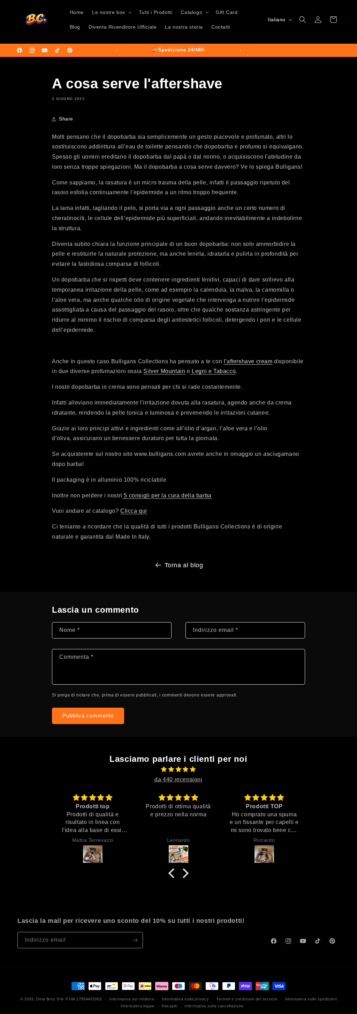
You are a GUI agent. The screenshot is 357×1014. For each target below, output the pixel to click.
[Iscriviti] (135, 940)
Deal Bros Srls (50, 999)
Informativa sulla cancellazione (214, 1006)
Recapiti (169, 1006)
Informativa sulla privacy (185, 999)
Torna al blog (184, 565)
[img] (178, 769)
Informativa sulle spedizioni (311, 999)
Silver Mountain (164, 371)
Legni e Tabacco (213, 371)
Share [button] (66, 119)
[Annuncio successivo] (240, 50)
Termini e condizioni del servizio (247, 999)
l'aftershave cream (248, 361)
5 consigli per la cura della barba (167, 495)
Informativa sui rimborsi (131, 999)
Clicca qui (133, 511)
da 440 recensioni (178, 779)
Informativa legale (138, 1006)
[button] (111, 12)
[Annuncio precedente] (116, 50)
